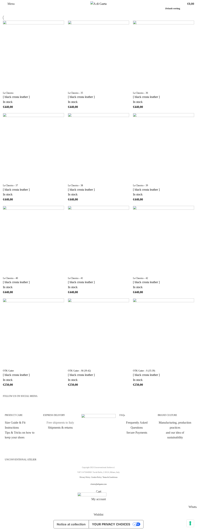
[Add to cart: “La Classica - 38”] (73, 179)
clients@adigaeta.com (98, 484)
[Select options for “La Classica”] (8, 86)
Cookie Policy (96, 477)
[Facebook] (18, 406)
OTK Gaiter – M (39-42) (79, 370)
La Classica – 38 (75, 185)
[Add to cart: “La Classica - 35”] (73, 86)
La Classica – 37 (10, 185)
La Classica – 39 (140, 185)
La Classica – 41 (75, 278)
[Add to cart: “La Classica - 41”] (73, 272)
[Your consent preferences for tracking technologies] (190, 523)
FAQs (122, 415)
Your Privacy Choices (111, 524)
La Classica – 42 (140, 278)
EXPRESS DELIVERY (54, 415)
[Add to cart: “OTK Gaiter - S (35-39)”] (138, 364)
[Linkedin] (39, 406)
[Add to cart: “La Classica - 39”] (138, 179)
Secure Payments (136, 432)
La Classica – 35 (75, 93)
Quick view (18, 86)
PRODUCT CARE (14, 415)
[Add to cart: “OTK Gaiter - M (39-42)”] (73, 364)
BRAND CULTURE (167, 415)
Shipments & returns (60, 427)
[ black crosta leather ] (16, 96)
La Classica (8, 93)
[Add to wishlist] (28, 86)
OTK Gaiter (8, 370)
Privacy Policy (85, 477)
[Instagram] (8, 406)
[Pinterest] (28, 406)
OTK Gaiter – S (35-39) (144, 370)
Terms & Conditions (110, 477)
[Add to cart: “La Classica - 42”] (138, 272)
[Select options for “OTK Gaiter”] (8, 364)
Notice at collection (71, 524)
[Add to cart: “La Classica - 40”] (8, 272)
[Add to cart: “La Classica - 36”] (138, 86)
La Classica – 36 (140, 93)
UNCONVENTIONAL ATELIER (20, 459)
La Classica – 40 (10, 278)
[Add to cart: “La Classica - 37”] (8, 179)
